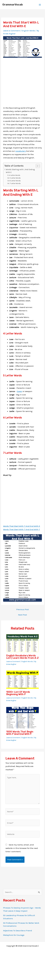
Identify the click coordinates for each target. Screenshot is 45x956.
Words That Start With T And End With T (21, 529)
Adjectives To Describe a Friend (17, 930)
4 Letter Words (14, 175)
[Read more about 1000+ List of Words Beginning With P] (22, 679)
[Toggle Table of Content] (36, 166)
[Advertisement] (22, 84)
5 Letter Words (15, 178)
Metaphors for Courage (13, 935)
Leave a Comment (11, 30)
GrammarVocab (12, 4)
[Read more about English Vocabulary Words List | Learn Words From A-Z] (22, 643)
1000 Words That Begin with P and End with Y (19, 732)
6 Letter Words (15, 181)
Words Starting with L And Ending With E (20, 171)
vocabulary (20, 151)
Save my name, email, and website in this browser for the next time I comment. (22, 848)
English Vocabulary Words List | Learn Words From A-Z (22, 656)
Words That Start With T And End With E (21, 526)
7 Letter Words (15, 183)
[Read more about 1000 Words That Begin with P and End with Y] (22, 717)
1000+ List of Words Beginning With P (18, 693)
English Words (28, 30)
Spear (19, 391)
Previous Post (22, 609)
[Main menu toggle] (40, 4)
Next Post (22, 615)
